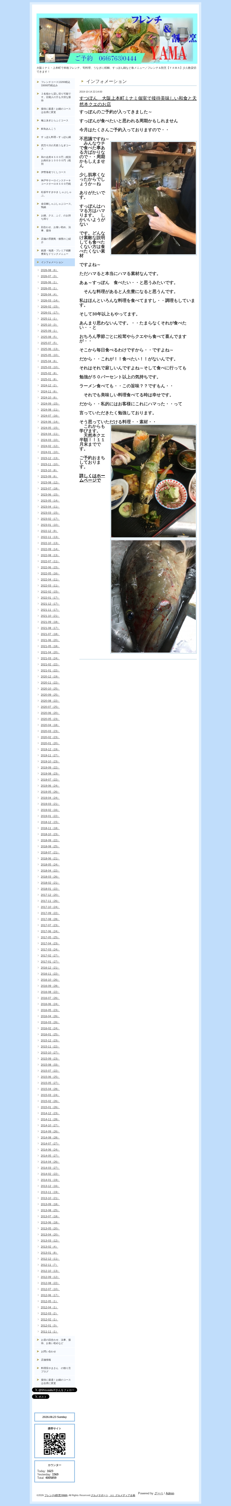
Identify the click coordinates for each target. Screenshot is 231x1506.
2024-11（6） (49, 391)
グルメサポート (99, 1495)
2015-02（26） (50, 1101)
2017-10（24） (50, 907)
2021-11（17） (50, 609)
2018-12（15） (50, 822)
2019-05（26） (50, 791)
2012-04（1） (49, 1307)
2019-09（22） (50, 767)
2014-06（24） (50, 1149)
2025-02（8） (49, 373)
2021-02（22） (50, 664)
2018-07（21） (50, 852)
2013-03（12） (50, 1240)
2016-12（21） (50, 967)
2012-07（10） (50, 1289)
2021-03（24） (50, 658)
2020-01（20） (50, 743)
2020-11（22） (50, 682)
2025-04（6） (49, 361)
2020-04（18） (50, 725)
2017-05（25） (50, 937)
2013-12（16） (50, 1186)
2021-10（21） (50, 616)
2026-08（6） (49, 270)
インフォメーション (52, 262)
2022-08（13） (50, 555)
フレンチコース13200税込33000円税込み (55, 84)
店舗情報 (46, 1359)
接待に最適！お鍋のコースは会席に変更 (56, 110)
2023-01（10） (50, 525)
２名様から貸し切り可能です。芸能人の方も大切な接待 (56, 97)
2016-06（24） (50, 1004)
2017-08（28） (50, 919)
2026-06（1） (49, 282)
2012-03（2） (49, 1313)
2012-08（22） (50, 1283)
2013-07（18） (50, 1216)
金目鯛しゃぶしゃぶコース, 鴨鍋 (57, 205)
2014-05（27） (50, 1155)
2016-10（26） (50, 979)
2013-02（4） (49, 1246)
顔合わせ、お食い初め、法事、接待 (56, 229)
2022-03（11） (50, 585)
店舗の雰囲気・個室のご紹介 (56, 240)
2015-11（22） (50, 1046)
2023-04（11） (50, 506)
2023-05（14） (50, 500)
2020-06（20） (50, 713)
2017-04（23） (50, 943)
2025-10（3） (49, 324)
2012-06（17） (50, 1295)
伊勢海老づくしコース (53, 172)
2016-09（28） (50, 986)
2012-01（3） (49, 1325)
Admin (170, 1493)
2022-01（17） (50, 597)
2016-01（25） (50, 1034)
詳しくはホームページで (92, 478)
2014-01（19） (50, 1180)
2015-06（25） (50, 1077)
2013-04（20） (50, 1234)
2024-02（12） (50, 446)
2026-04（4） (49, 294)
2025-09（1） (49, 330)
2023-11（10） (50, 464)
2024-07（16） (50, 415)
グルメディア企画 (125, 1495)
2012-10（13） (50, 1271)
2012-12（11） (50, 1258)
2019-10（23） (50, 761)
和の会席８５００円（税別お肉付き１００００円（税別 (56, 160)
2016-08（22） (50, 992)
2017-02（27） (50, 955)
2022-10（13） (50, 543)
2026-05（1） (49, 288)
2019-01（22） (50, 816)
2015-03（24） (50, 1095)
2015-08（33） (50, 1064)
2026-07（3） (49, 276)
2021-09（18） (50, 622)
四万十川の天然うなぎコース (56, 147)
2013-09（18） (50, 1204)
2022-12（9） (49, 531)
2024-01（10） (50, 452)
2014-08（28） (50, 1137)
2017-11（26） (50, 901)
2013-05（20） (50, 1228)
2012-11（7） (49, 1265)
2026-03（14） (50, 300)
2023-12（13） (50, 458)
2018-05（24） (50, 864)
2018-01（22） (50, 888)
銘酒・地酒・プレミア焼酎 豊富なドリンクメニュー (58, 252)
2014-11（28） (50, 1119)
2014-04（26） (50, 1161)
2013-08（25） (50, 1210)
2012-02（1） (49, 1319)
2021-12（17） (50, 603)
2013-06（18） (50, 1222)
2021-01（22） (50, 670)
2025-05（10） (50, 355)
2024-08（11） (50, 409)
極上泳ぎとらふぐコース (54, 120)
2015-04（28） (50, 1089)
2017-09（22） (50, 913)
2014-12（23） (50, 1113)
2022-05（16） (50, 573)
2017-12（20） (50, 895)
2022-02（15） (50, 591)
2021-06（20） (50, 640)
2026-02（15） (50, 306)
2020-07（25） (50, 707)
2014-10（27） (50, 1125)
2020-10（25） (50, 688)
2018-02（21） (50, 882)
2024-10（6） (49, 397)
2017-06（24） (50, 931)
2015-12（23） (50, 1040)
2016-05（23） (50, 1010)
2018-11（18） (50, 828)
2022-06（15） (50, 567)
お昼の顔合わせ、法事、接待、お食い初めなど (56, 1341)
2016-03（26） (50, 1022)
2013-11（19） (50, 1192)
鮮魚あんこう (48, 128)
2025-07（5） (49, 343)
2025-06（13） (50, 349)
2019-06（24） (50, 785)
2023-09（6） (49, 476)
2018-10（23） (50, 834)
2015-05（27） (50, 1083)
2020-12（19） (50, 676)
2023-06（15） (50, 494)
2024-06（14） (50, 421)
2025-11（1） (49, 318)
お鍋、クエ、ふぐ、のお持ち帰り (56, 217)
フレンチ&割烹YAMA (55, 1495)
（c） (112, 1495)
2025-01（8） (49, 379)
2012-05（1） (49, 1301)
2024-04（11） (50, 434)
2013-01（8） (49, 1252)
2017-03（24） (50, 949)
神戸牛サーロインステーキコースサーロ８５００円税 (56, 182)
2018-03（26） (50, 876)
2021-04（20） (50, 652)
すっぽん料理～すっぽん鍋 (56, 137)
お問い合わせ (48, 1351)
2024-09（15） (50, 403)
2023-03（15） (50, 512)
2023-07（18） (50, 488)
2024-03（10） (50, 440)
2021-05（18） (50, 646)
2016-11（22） (50, 973)
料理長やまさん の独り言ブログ (56, 1370)
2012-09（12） (50, 1277)
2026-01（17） (50, 312)
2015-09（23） (50, 1058)
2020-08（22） (50, 700)
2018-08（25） (50, 846)
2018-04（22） (50, 870)
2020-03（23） (50, 731)
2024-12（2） (49, 385)
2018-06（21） (50, 858)
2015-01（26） (50, 1107)
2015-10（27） (50, 1052)
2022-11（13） (50, 537)
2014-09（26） (50, 1131)
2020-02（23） (50, 737)
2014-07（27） (50, 1143)
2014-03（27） (50, 1167)
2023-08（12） (50, 482)
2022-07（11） (50, 561)
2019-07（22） (50, 779)
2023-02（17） (50, 518)
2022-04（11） (50, 579)
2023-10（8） (49, 470)
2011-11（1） (49, 1331)
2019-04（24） (50, 798)
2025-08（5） (49, 337)
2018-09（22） (50, 840)
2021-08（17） (50, 628)
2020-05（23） (50, 719)
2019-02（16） (50, 810)
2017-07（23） (50, 925)
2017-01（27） (50, 961)
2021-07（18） (50, 634)
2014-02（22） (50, 1174)
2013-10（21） (50, 1198)
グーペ (158, 1493)
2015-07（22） (50, 1070)
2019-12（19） (50, 749)
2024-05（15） (50, 428)
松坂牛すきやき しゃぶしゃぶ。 (56, 194)
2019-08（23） (50, 773)
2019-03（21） (50, 804)
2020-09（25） (50, 694)
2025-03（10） (50, 367)
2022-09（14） (50, 549)
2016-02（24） (50, 1028)
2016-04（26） (50, 1016)
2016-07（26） (50, 998)
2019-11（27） (50, 755)
